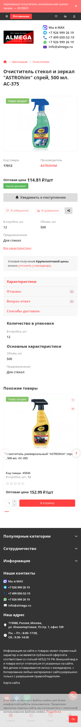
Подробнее (53, 711)
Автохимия (19, 62)
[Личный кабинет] (74, 16)
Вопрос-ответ (39, 301)
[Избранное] (56, 16)
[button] (5, 453)
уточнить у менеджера (34, 266)
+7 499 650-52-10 (61, 37)
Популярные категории (27, 536)
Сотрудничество (19, 548)
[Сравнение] (65, 16)
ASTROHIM (48, 165)
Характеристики (21, 281)
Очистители (41, 62)
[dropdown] (6, 16)
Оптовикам (21, 16)
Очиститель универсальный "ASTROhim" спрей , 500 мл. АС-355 (40, 456)
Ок (73, 719)
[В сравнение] (73, 408)
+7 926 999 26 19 (61, 32)
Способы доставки (23, 311)
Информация (16, 560)
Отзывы (39, 291)
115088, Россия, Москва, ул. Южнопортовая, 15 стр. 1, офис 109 (35, 625)
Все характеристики (17, 248)
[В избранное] (73, 400)
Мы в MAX (57, 27)
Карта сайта (11, 683)
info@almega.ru (61, 47)
